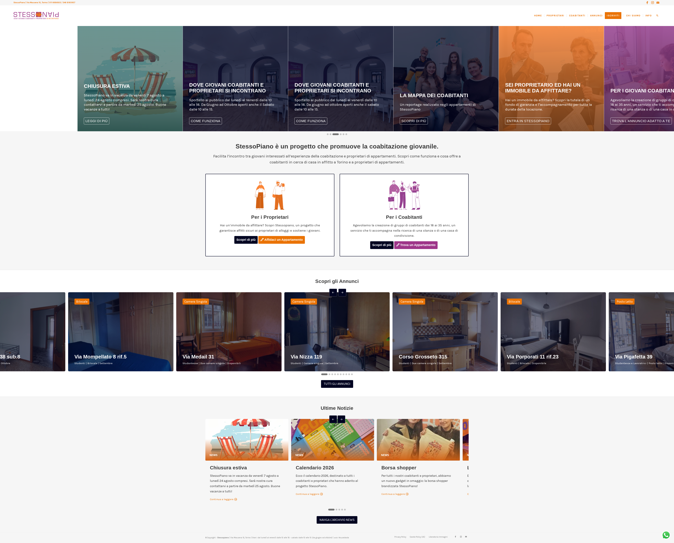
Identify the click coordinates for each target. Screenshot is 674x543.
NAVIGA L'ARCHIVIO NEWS (337, 520)
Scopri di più (246, 239)
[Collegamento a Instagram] (652, 2)
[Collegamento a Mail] (657, 2)
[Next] (19, 36)
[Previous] (10, 36)
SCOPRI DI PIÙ (231, 121)
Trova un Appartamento (417, 245)
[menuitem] (539, 15)
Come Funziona (655, 121)
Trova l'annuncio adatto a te (459, 121)
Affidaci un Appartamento (283, 239)
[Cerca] (657, 15)
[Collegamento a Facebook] (647, 2)
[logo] (36, 12)
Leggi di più (546, 121)
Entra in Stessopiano (345, 121)
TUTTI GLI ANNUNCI (337, 384)
